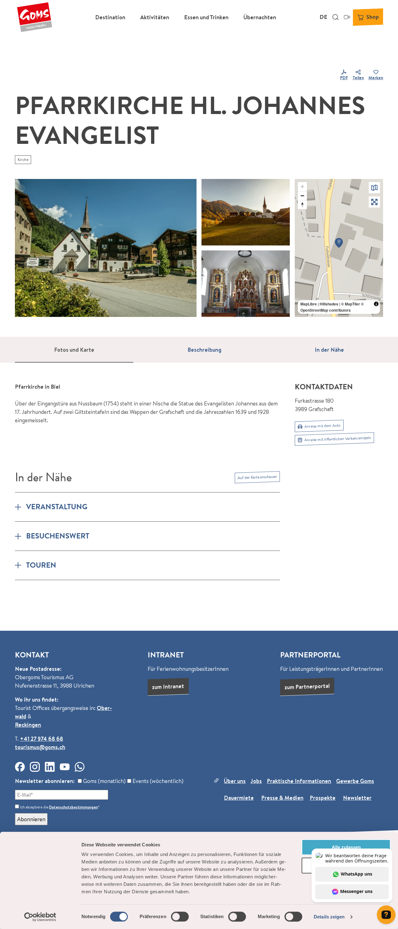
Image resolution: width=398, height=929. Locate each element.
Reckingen (28, 725)
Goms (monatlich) (104, 781)
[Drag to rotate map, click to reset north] (302, 204)
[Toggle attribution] (376, 304)
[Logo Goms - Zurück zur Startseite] (34, 17)
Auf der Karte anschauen (257, 477)
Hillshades (329, 304)
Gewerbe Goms (355, 781)
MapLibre (308, 304)
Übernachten (259, 17)
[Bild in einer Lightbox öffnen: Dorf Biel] (106, 248)
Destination (110, 17)
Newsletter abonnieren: (45, 781)
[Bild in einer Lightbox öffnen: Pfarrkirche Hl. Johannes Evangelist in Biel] (245, 283)
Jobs (256, 781)
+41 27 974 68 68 (41, 739)
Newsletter (357, 798)
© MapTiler (350, 304)
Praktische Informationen (299, 781)
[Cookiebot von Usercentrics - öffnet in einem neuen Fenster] (40, 917)
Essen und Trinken (206, 17)
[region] (339, 248)
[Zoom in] (302, 186)
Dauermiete (239, 798)
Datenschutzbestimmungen (73, 807)
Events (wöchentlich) (157, 781)
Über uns (235, 781)
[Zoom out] (302, 195)
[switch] (180, 917)
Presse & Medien (282, 798)
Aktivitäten (154, 17)
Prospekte (323, 798)
